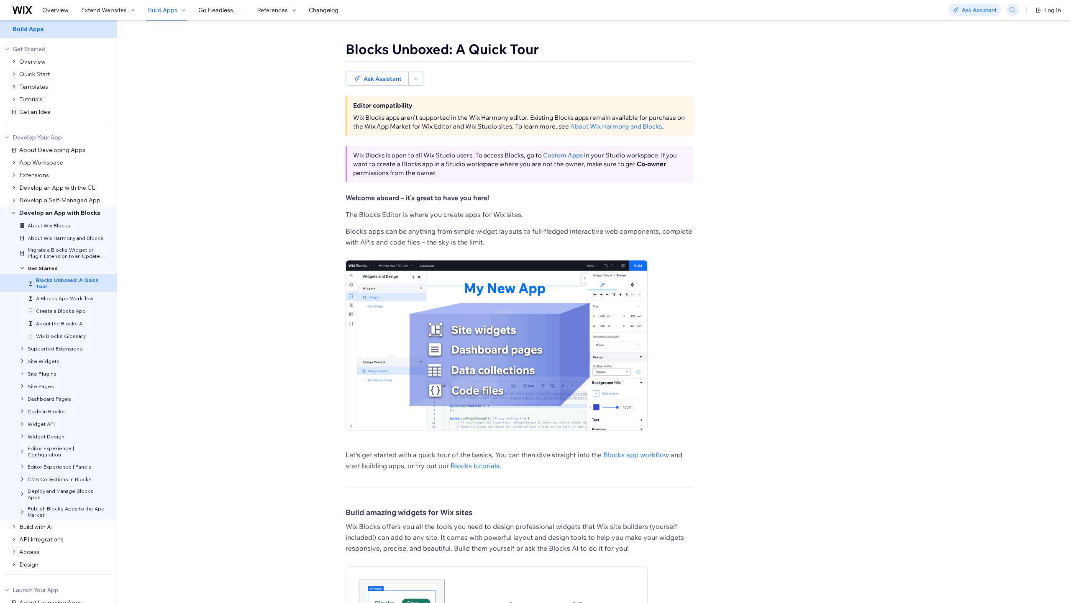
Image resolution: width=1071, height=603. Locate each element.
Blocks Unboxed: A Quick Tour (442, 49)
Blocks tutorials (475, 465)
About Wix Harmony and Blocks (616, 126)
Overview (55, 10)
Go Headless (215, 10)
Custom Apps (563, 155)
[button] (377, 78)
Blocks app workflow (636, 455)
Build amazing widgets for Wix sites (409, 512)
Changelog (323, 10)
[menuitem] (58, 29)
